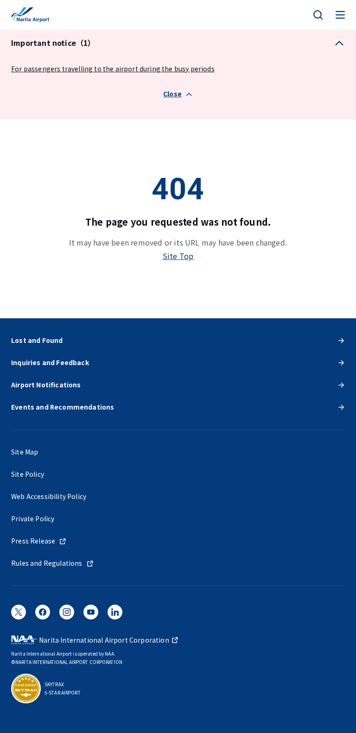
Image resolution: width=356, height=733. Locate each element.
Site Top (178, 255)
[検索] (318, 15)
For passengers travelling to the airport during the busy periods (113, 68)
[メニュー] (340, 15)
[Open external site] (18, 614)
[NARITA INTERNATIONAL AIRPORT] (30, 14)
